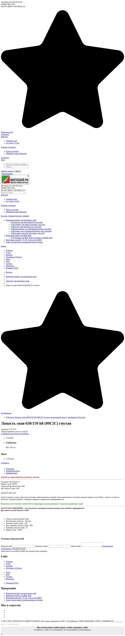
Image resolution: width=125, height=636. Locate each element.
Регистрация (7, 174)
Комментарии (11, 473)
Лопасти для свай (35, 222)
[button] (3, 246)
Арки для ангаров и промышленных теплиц (24, 242)
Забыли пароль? (7, 171)
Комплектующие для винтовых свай (21, 220)
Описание (10, 469)
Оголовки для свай (37, 224)
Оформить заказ (12, 153)
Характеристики (13, 471)
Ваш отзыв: (76, 546)
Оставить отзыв (19, 549)
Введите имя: (6, 546)
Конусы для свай (34, 227)
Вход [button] (3, 160)
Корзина (23, 153)
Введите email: (42, 546)
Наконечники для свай (41, 229)
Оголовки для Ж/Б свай (42, 238)
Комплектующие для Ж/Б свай (18, 235)
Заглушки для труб (36, 233)
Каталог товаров (8, 216)
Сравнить (5, 463)
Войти (18, 171)
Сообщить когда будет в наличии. (15, 434)
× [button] (1, 634)
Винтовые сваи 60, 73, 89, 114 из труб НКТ (24, 240)
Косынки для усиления (42, 231)
